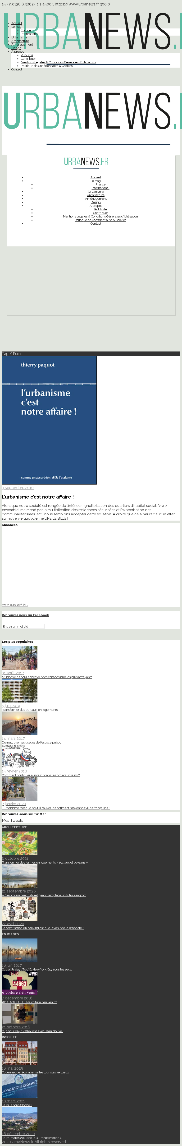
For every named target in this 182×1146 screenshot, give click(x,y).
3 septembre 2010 (18, 487)
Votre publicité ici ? (15, 605)
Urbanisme (19, 37)
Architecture (20, 41)
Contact (16, 69)
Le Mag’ (16, 26)
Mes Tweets (12, 820)
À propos (17, 51)
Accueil (16, 23)
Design (16, 48)
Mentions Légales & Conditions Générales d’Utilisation (58, 62)
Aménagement (22, 44)
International (30, 34)
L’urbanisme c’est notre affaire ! (38, 497)
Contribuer (28, 58)
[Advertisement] (91, 282)
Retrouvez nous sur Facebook (25, 615)
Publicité (27, 55)
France (26, 30)
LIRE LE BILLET (57, 518)
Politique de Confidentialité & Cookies (47, 66)
